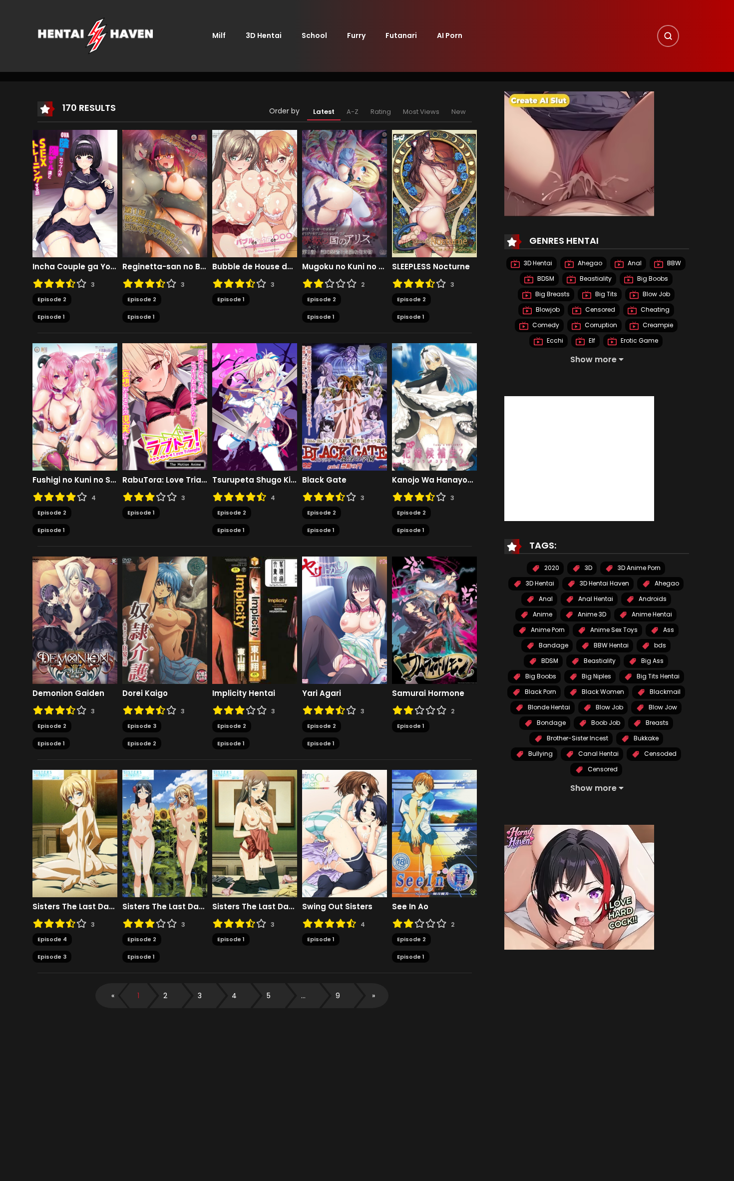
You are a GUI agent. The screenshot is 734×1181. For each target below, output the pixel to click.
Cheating (654, 310)
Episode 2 (51, 299)
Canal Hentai (598, 754)
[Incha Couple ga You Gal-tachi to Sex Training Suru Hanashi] (74, 193)
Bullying (540, 754)
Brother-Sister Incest (576, 738)
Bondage (550, 723)
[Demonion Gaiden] (74, 620)
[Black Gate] (344, 407)
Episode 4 (52, 939)
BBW (673, 263)
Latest (324, 111)
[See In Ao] (434, 833)
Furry (356, 35)
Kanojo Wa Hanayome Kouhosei (434, 480)
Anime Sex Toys (613, 630)
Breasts (656, 723)
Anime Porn (547, 630)
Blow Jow (662, 707)
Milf (219, 35)
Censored (599, 310)
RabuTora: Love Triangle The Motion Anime (164, 480)
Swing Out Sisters (337, 906)
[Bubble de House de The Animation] (254, 193)
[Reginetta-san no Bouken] (164, 193)
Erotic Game (638, 341)
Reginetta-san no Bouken (164, 266)
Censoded (660, 754)
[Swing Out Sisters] (344, 833)
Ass (668, 630)
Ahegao (589, 263)
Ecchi (554, 341)
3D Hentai (264, 35)
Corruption (600, 325)
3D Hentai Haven (603, 584)
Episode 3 (141, 726)
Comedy (545, 325)
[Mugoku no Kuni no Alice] (344, 193)
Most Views (421, 111)
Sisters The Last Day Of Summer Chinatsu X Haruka (164, 906)
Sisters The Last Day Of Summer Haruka (254, 906)
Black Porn (539, 692)
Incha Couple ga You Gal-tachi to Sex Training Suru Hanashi (74, 266)
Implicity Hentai (243, 693)
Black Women (602, 692)
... (303, 996)
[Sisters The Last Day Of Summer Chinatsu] (74, 833)
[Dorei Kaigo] (164, 620)
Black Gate (324, 480)
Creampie (657, 325)
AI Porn (449, 35)
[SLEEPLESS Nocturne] (434, 193)
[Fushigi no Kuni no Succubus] (74, 407)
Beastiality (595, 279)
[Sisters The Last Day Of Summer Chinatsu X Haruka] (164, 833)
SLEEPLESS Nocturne (431, 266)
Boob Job (605, 723)
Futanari (401, 35)
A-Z (353, 111)
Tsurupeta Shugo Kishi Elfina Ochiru (254, 480)
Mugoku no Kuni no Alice (344, 266)
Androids (652, 599)
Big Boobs (652, 279)
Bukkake (645, 738)
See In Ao (410, 906)
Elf (591, 341)
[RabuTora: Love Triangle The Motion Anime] (164, 407)
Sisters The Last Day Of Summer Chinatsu (74, 906)
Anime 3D (591, 614)
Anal (634, 263)
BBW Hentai (610, 645)
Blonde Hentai (548, 707)
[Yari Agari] (344, 620)
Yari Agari (321, 693)
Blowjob (547, 310)
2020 (551, 568)
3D (587, 568)
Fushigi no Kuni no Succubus (74, 480)
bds (659, 645)
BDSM (545, 279)
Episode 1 (51, 317)
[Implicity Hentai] (254, 620)
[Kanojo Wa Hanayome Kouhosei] (434, 407)
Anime (541, 614)
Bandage (552, 645)
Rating (380, 111)
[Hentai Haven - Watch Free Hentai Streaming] (95, 35)
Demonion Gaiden (68, 693)
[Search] (668, 36)
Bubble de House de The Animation (254, 266)
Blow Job (655, 294)
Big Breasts (552, 294)
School (314, 35)
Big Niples (595, 676)
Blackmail (664, 692)
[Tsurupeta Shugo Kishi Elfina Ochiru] (254, 407)
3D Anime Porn (638, 568)
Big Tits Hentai (657, 676)
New (458, 111)
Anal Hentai (595, 599)
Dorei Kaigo (145, 693)
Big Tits (605, 294)
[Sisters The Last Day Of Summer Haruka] (254, 833)
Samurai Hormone (428, 693)
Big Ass (652, 661)
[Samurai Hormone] (434, 620)
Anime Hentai (651, 614)
